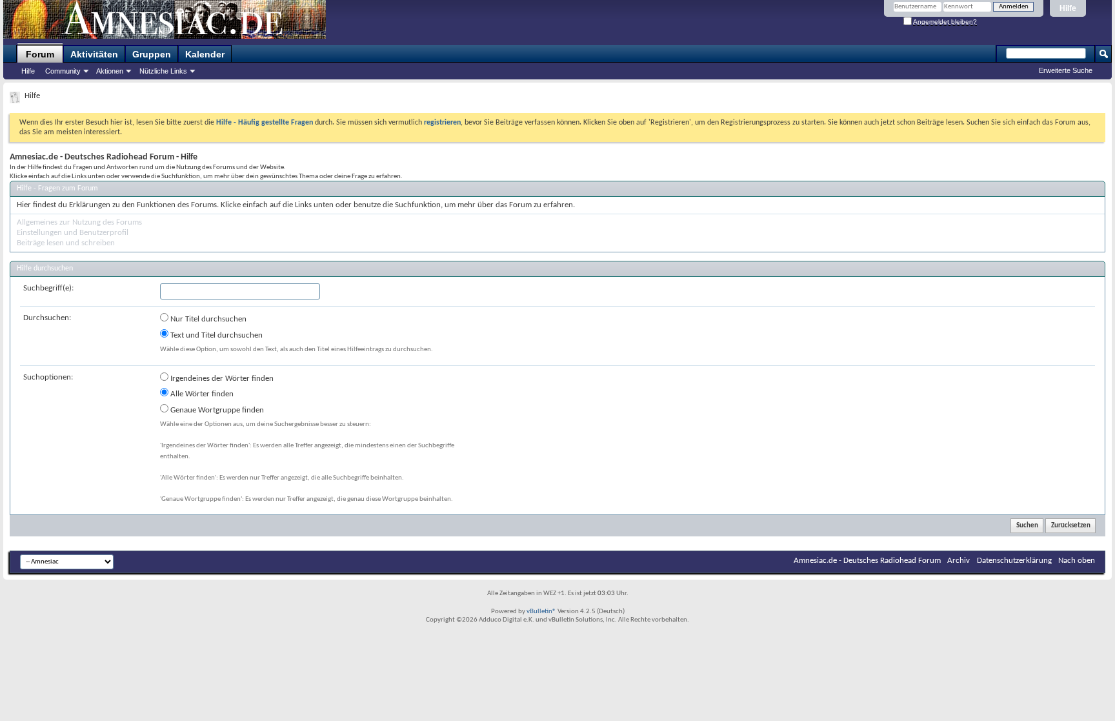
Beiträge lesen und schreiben (66, 243)
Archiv (958, 560)
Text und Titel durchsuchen (215, 335)
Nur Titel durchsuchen (207, 319)
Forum (40, 54)
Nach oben (1076, 560)
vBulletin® (541, 611)
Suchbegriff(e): (48, 288)
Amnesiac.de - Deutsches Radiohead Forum (867, 560)
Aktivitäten (94, 54)
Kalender (205, 54)
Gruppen (151, 54)
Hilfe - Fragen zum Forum (57, 188)
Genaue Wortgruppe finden (216, 410)
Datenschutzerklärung (1014, 560)
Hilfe (1068, 8)
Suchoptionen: (48, 377)
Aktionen (109, 71)
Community (63, 71)
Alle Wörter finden (201, 394)
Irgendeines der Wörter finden (221, 378)
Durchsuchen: (47, 318)
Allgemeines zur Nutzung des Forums (79, 222)
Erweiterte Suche (1065, 70)
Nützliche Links (163, 71)
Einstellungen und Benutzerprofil (72, 232)
